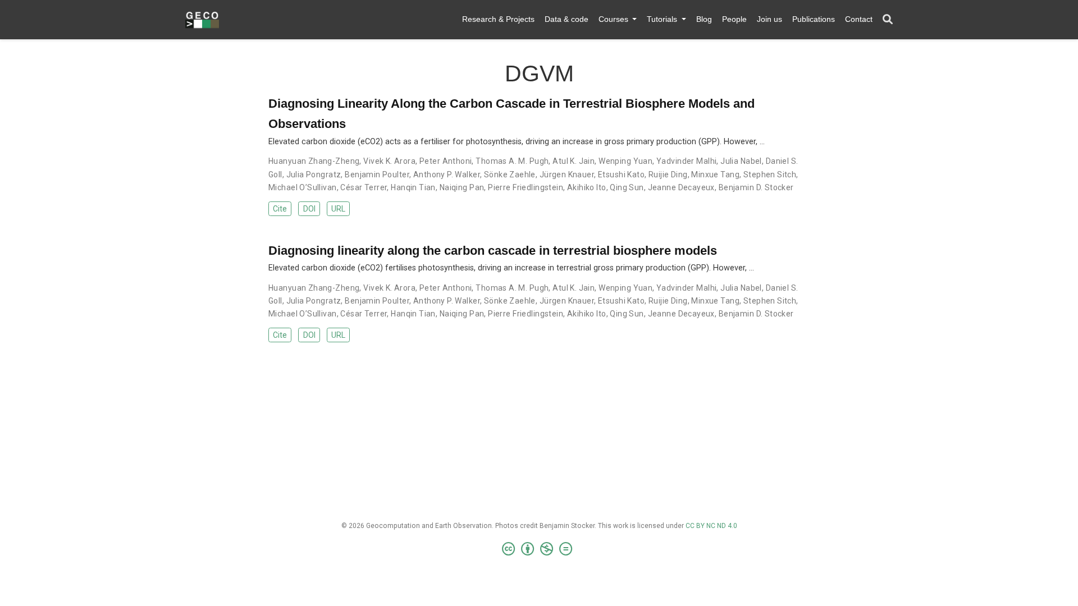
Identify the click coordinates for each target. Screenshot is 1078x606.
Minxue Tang (715, 174)
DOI (309, 208)
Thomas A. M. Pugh (512, 161)
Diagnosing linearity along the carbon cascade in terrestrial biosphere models (492, 251)
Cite (280, 208)
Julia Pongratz (313, 174)
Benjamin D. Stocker (756, 187)
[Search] (888, 19)
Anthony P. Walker (446, 174)
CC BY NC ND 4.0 (711, 526)
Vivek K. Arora (389, 161)
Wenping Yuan (625, 161)
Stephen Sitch (769, 174)
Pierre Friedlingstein (525, 187)
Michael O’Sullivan (302, 187)
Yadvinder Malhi (686, 161)
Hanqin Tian (413, 187)
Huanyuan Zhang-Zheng (313, 161)
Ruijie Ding (668, 174)
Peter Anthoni (445, 161)
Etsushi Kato (621, 174)
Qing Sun (626, 187)
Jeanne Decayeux (681, 187)
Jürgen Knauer (567, 174)
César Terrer (363, 187)
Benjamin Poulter (377, 174)
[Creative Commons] (539, 549)
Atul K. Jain (573, 161)
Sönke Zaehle (510, 174)
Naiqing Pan (462, 187)
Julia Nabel (741, 161)
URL (338, 208)
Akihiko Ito (586, 187)
